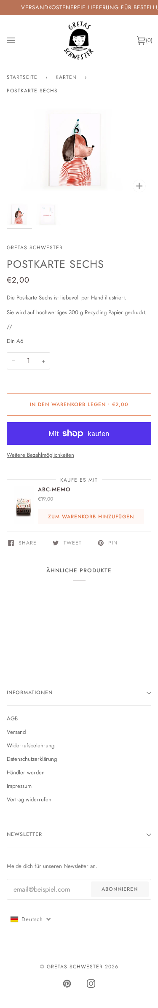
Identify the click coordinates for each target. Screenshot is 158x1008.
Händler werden (26, 772)
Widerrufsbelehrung (30, 745)
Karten (66, 77)
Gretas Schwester (35, 247)
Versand (16, 732)
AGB (12, 718)
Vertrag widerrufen (29, 799)
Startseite (22, 77)
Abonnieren (120, 889)
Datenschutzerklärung (32, 759)
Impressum (19, 786)
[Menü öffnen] (19, 40)
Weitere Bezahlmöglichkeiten (40, 455)
